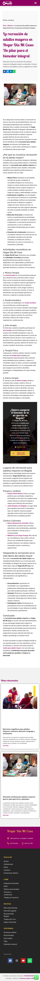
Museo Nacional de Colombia (17, 523)
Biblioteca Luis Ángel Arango (17, 535)
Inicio (4, 25)
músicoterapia (10, 275)
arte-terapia (7, 330)
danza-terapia (22, 380)
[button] (35, 3)
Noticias (10, 25)
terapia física (16, 355)
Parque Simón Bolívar (15, 493)
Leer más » (6, 745)
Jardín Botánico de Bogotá (16, 506)
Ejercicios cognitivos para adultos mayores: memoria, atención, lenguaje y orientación (19, 731)
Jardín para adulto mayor (12, 648)
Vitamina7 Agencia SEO (27, 978)
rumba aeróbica (30, 303)
